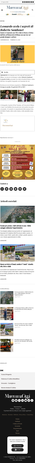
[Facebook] (23, 2)
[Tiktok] (31, 2)
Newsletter (10, 414)
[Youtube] (29, 2)
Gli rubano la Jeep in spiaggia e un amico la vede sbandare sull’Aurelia (23, 340)
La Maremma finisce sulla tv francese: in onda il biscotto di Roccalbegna (24, 308)
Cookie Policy (30, 414)
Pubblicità (16, 414)
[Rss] (28, 2)
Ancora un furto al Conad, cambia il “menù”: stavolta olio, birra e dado (16, 265)
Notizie (2, 21)
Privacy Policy (22, 414)
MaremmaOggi (7, 125)
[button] (2, 10)
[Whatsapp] (33, 2)
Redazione (4, 414)
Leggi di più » (17, 296)
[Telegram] (24, 2)
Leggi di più (3, 240)
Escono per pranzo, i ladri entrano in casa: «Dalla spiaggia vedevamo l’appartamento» (15, 226)
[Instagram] (26, 2)
